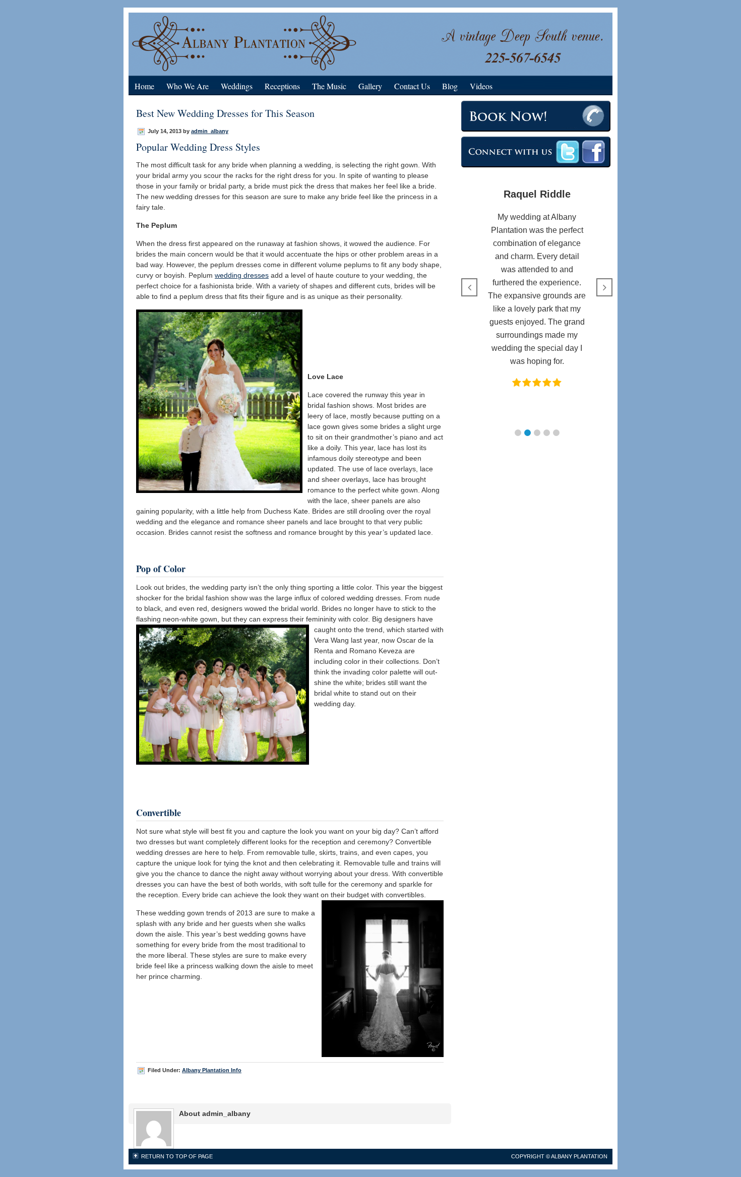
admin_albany (209, 131)
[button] (518, 432)
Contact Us (412, 86)
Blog (450, 86)
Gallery (370, 86)
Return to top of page (177, 1156)
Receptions (282, 86)
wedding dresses (242, 275)
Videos (481, 86)
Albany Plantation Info (211, 1070)
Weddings (237, 86)
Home (144, 86)
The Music (329, 86)
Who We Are (187, 86)
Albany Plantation (272, 42)
